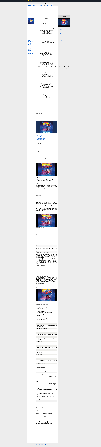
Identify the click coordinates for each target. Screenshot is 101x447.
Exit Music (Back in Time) (30, 58)
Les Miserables (61, 32)
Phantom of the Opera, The (63, 39)
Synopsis (51, 5)
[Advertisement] (42, 12)
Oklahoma (61, 37)
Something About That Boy (31, 41)
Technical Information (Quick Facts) (41, 138)
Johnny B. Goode (30, 52)
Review (41, 5)
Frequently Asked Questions (40, 139)
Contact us (42, 444)
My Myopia (29, 38)
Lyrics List (29, 5)
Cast (47, 5)
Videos (34, 5)
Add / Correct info (38, 444)
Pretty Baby (29, 39)
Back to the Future (54, 3)
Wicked (60, 36)
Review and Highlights (39, 135)
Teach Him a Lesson (30, 46)
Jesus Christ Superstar (62, 40)
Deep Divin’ (29, 49)
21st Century (29, 43)
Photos (37, 5)
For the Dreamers (30, 45)
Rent (60, 33)
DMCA (50, 444)
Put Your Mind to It (30, 44)
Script (44, 5)
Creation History (39, 136)
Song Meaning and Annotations (41, 137)
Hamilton (61, 29)
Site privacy (46, 444)
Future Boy (29, 40)
